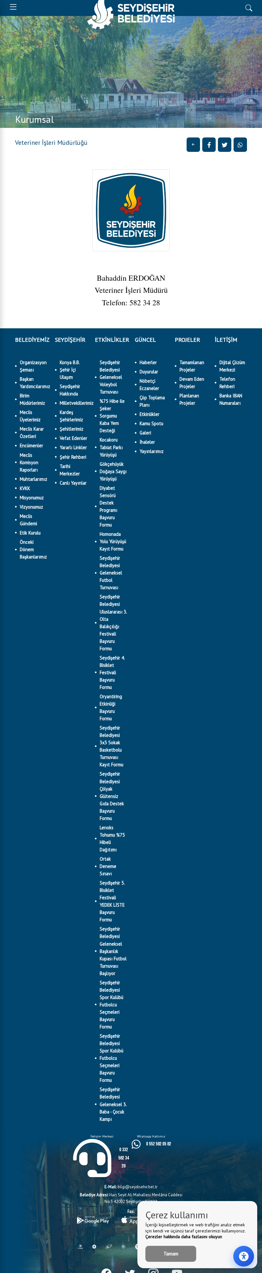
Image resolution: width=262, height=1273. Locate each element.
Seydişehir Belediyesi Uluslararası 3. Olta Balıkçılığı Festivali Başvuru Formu (113, 622)
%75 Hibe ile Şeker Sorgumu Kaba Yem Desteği (112, 415)
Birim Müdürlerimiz (32, 399)
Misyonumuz (32, 498)
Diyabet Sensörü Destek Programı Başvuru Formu (108, 506)
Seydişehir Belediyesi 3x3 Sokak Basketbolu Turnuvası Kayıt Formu (111, 746)
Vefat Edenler (73, 438)
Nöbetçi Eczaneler (149, 384)
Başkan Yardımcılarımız (33, 382)
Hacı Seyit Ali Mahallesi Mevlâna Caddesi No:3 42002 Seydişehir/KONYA (131, 1198)
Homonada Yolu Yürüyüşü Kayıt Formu (113, 541)
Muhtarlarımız (33, 479)
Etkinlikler (149, 414)
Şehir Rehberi (73, 457)
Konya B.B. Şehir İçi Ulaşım (70, 369)
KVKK (25, 488)
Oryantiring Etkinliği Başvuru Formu (111, 707)
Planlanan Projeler (189, 399)
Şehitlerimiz (71, 429)
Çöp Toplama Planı (152, 401)
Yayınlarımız (152, 451)
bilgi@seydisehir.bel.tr (131, 1187)
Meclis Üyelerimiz (30, 416)
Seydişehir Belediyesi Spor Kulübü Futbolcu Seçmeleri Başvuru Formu (111, 1005)
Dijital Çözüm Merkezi (232, 366)
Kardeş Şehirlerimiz (71, 416)
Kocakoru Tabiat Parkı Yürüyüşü (111, 447)
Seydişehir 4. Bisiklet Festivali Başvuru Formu (112, 672)
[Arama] (248, 7)
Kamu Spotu (151, 423)
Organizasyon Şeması (33, 366)
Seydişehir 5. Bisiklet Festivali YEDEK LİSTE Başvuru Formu (112, 901)
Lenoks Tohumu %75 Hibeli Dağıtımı (112, 838)
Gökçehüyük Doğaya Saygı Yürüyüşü (113, 471)
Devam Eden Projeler (192, 382)
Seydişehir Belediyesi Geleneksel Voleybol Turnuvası (111, 377)
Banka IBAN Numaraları (231, 399)
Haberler (148, 362)
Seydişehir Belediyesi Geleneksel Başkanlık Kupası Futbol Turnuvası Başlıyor (113, 951)
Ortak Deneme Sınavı (108, 866)
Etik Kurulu (30, 533)
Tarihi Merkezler (70, 470)
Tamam (171, 1254)
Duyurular (149, 372)
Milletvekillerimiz (73, 403)
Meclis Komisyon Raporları (29, 462)
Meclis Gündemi (28, 520)
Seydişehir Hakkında (70, 390)
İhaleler (147, 442)
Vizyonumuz (31, 507)
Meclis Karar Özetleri (32, 432)
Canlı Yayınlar (73, 483)
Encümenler (31, 445)
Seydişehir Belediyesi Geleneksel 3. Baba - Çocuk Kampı (113, 1104)
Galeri (145, 433)
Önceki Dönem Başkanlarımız (33, 549)
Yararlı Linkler (73, 447)
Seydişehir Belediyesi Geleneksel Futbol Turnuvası (111, 572)
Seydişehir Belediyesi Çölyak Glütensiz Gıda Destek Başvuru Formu (112, 796)
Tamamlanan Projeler (192, 366)
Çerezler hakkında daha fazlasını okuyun (183, 1236)
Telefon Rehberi (227, 382)
